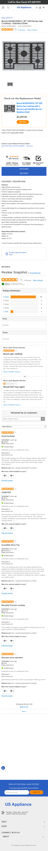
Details (38, 164)
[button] (36, 7)
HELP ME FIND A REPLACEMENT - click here (17, 146)
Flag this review (7, 480)
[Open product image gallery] (24, 56)
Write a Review (32, 30)
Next (24, 711)
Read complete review (11, 372)
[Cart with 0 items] (43, 7)
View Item (22, 122)
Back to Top (24, 707)
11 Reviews (21, 30)
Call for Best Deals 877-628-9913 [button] (24, 2)
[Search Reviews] (43, 419)
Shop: (7, 18)
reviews (24, 173)
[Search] (8, 7)
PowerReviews (35, 273)
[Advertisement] (24, 746)
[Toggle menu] (3, 7)
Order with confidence (12, 165)
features (24, 169)
